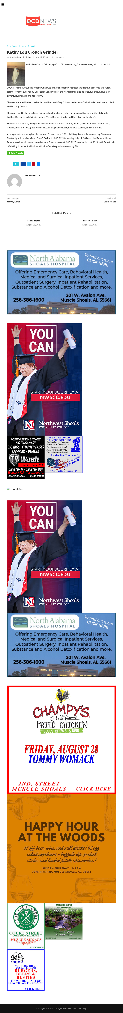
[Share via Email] (38, 164)
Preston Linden (89, 220)
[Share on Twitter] (29, 164)
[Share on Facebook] (23, 164)
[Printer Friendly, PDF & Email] (15, 153)
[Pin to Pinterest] (33, 164)
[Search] (120, 4)
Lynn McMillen (24, 57)
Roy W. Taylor (33, 220)
